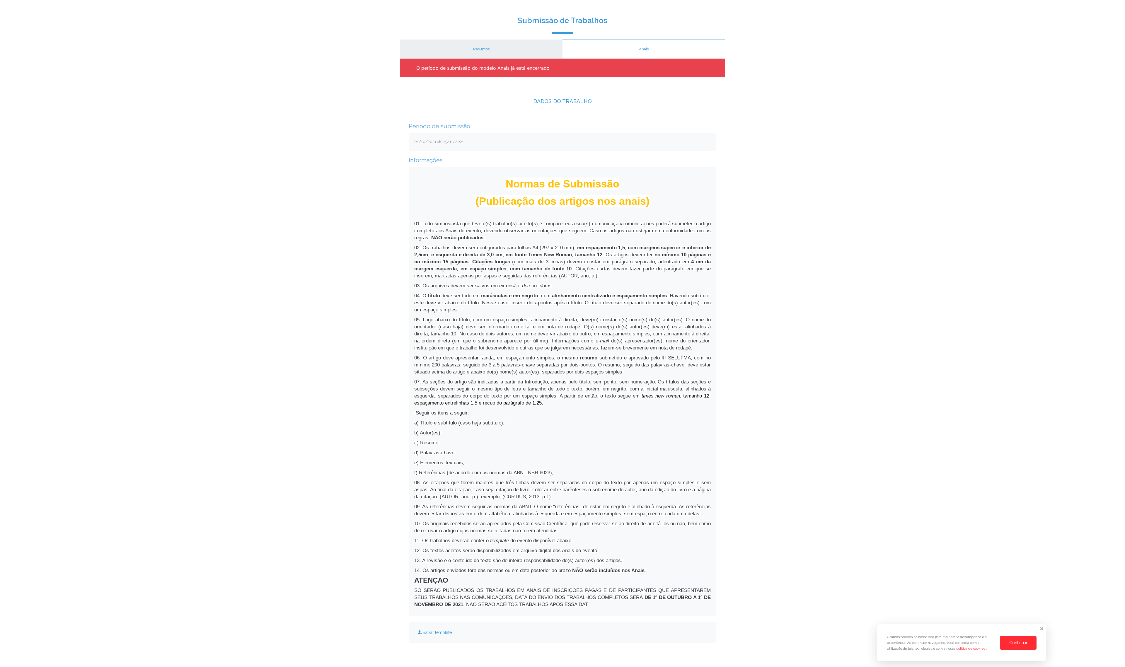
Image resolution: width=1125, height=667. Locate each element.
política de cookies (971, 648)
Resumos (481, 49)
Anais (644, 49)
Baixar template (437, 632)
